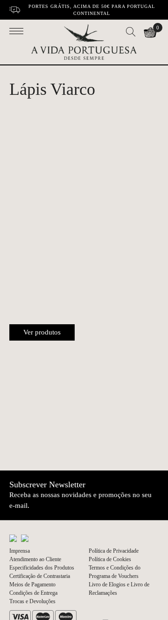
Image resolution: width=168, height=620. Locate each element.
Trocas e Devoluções (32, 601)
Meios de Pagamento (32, 584)
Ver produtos (42, 332)
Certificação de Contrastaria (39, 576)
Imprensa (19, 551)
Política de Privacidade (114, 551)
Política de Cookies (110, 559)
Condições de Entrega (33, 593)
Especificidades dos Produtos (41, 567)
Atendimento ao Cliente (35, 559)
